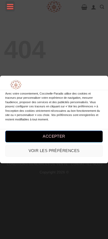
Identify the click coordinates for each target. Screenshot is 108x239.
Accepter (54, 136)
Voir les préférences (54, 150)
